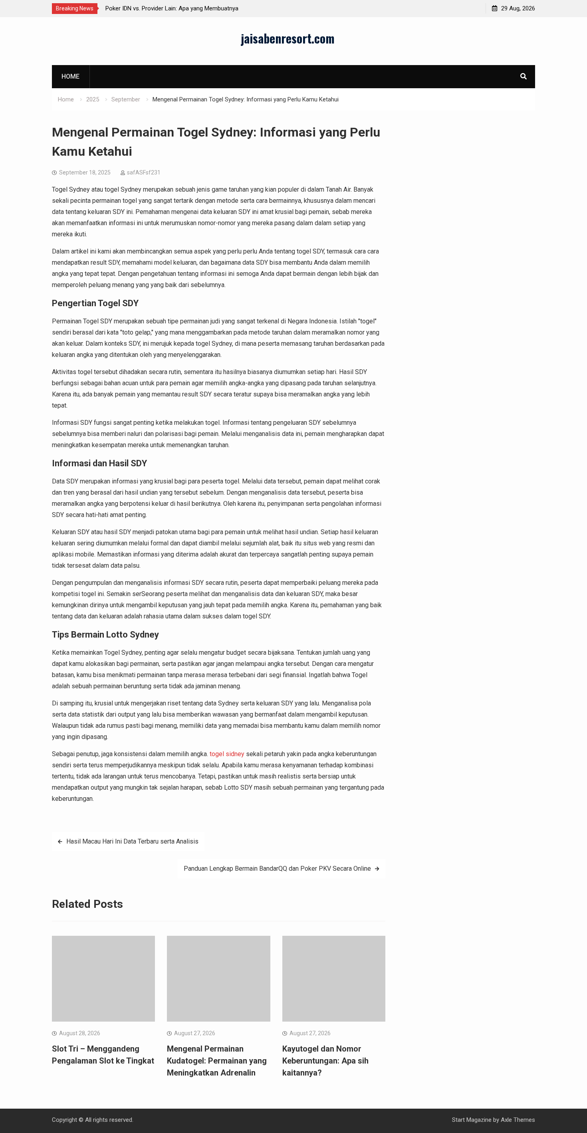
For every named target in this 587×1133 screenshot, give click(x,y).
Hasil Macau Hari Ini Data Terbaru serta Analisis (132, 841)
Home (70, 76)
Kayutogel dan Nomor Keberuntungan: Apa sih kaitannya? (325, 1061)
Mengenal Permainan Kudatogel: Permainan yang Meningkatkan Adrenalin (217, 1061)
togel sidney (227, 754)
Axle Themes (518, 1119)
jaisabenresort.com (288, 38)
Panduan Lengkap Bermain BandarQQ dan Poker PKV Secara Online (277, 868)
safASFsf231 (144, 172)
